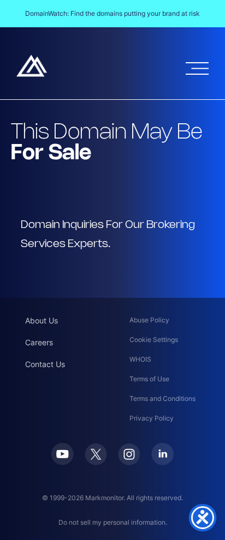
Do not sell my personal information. (112, 522)
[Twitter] (96, 462)
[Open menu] (197, 68)
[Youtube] (62, 462)
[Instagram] (129, 462)
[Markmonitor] (31, 73)
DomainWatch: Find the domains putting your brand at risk (112, 13)
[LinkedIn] (162, 462)
